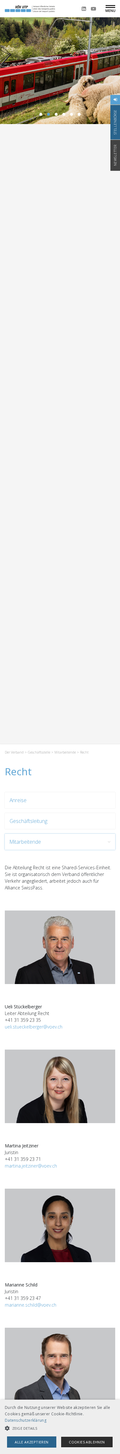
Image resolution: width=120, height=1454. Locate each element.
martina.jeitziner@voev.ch (31, 1166)
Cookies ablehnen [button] (87, 1442)
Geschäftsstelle (39, 752)
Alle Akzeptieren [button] (31, 1442)
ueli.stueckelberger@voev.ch (33, 1027)
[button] (60, 1428)
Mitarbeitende (65, 752)
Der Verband (14, 752)
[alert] (60, 1427)
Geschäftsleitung (28, 821)
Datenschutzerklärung (25, 1420)
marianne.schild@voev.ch (30, 1305)
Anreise (18, 800)
